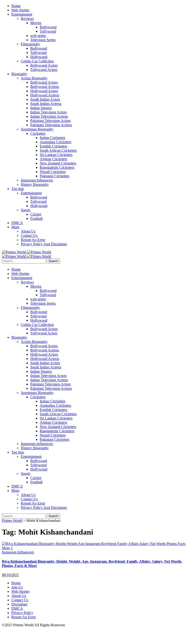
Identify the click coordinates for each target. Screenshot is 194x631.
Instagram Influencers (18, 552)
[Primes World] (14, 252)
